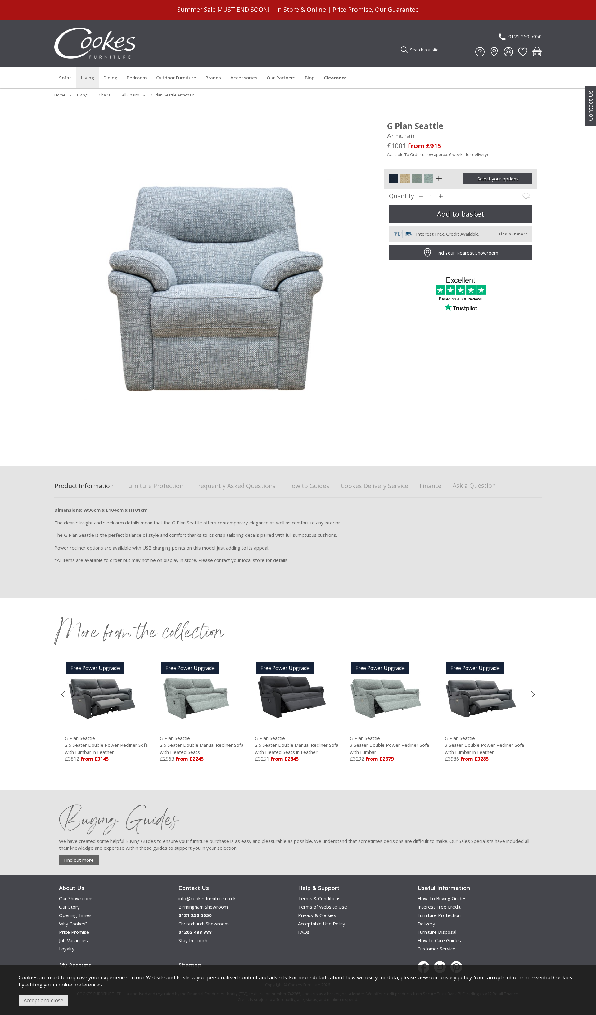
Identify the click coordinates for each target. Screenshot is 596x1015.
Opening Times (75, 915)
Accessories (243, 77)
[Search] (404, 49)
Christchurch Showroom (203, 923)
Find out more (79, 860)
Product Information (84, 486)
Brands (213, 77)
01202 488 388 (195, 932)
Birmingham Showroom (203, 907)
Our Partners (281, 77)
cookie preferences (79, 984)
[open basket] (537, 51)
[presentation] (62, 694)
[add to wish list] (526, 196)
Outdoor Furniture (176, 77)
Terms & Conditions (319, 898)
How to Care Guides (439, 940)
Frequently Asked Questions (235, 486)
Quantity (401, 196)
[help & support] (480, 51)
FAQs (303, 932)
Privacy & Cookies (317, 915)
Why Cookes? (73, 923)
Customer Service (436, 949)
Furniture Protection (154, 486)
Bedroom (137, 77)
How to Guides (308, 486)
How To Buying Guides (442, 898)
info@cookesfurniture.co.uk (207, 898)
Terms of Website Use (322, 907)
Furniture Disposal (437, 932)
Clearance (335, 77)
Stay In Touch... (194, 940)
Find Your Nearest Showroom (466, 253)
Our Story (69, 907)
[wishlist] (522, 51)
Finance (430, 486)
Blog (309, 77)
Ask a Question (474, 485)
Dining (110, 77)
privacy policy (455, 977)
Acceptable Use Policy (321, 923)
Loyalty (66, 949)
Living (87, 77)
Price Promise (74, 932)
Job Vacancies (73, 940)
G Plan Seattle (153, 745)
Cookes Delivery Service (374, 486)
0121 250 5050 (525, 36)
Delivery (426, 923)
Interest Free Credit (439, 907)
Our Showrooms (76, 898)
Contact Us (590, 105)
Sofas (65, 77)
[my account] (508, 51)
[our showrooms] (494, 51)
